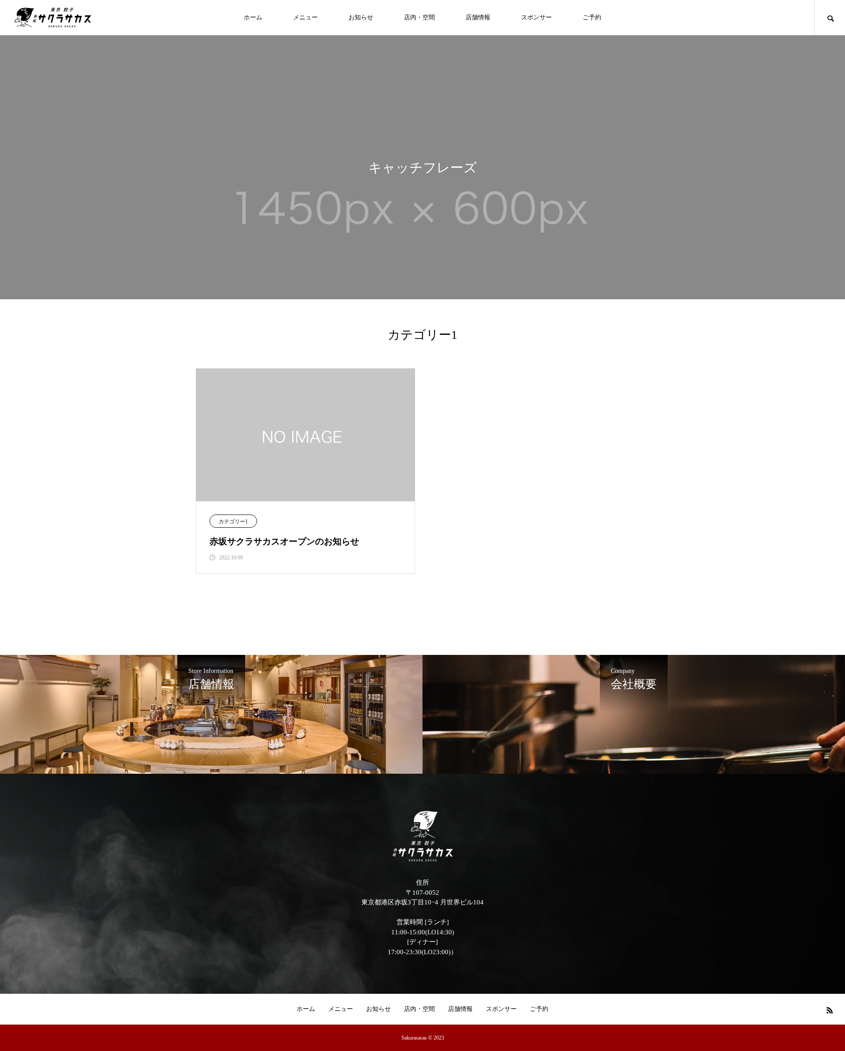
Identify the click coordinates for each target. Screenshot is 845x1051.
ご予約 (592, 17)
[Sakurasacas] (52, 17)
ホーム (253, 17)
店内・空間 (419, 17)
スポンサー (536, 17)
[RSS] (829, 1010)
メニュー (305, 17)
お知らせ (361, 17)
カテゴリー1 (233, 521)
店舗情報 (478, 17)
